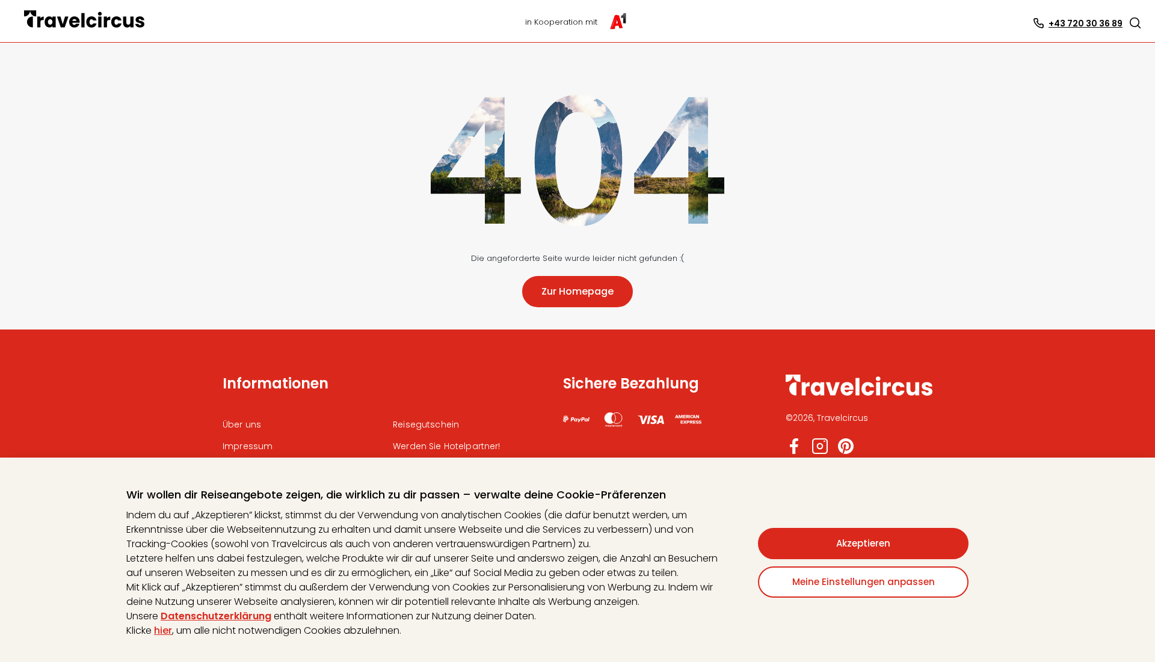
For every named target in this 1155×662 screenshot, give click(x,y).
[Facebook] (794, 451)
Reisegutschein (426, 424)
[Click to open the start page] (859, 393)
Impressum (248, 446)
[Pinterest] (845, 451)
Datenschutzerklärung (216, 616)
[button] (1135, 22)
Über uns (242, 424)
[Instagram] (820, 451)
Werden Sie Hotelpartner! (446, 446)
